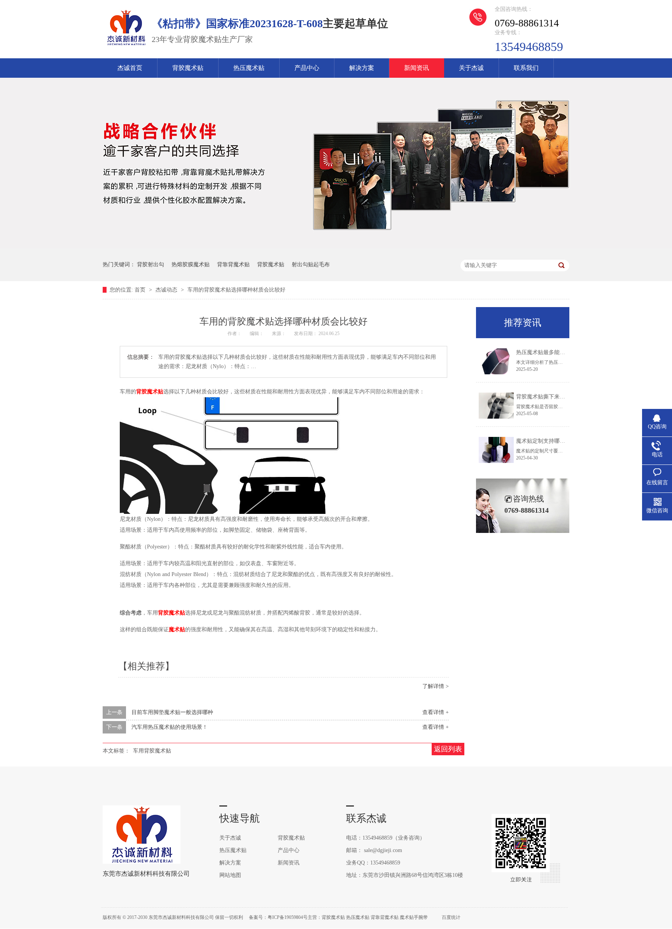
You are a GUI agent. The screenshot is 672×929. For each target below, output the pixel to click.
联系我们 (526, 68)
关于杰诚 (471, 68)
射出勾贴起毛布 (311, 264)
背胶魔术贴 (187, 68)
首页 (141, 290)
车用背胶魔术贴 (152, 751)
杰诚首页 (129, 68)
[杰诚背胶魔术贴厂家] (126, 45)
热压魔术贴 (248, 68)
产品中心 (306, 68)
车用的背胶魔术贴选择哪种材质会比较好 (236, 290)
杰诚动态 (167, 290)
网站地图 (230, 875)
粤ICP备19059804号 (288, 917)
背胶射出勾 (150, 264)
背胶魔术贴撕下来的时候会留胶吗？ (559, 397)
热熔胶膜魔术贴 (191, 264)
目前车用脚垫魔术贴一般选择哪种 (172, 712)
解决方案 (361, 68)
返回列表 (448, 749)
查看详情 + (435, 712)
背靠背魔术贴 (233, 264)
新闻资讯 (416, 68)
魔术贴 (177, 629)
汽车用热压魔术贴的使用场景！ (169, 727)
